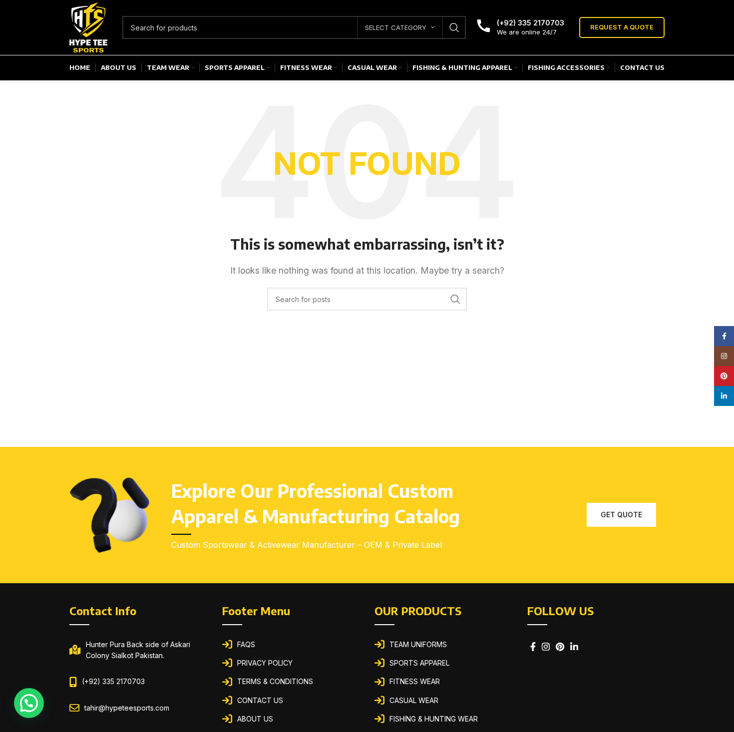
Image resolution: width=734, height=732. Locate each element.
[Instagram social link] (546, 646)
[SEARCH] (454, 27)
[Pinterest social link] (560, 646)
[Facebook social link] (533, 646)
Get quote (621, 514)
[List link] (291, 644)
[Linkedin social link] (574, 646)
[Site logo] (88, 26)
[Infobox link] (520, 27)
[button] (29, 703)
